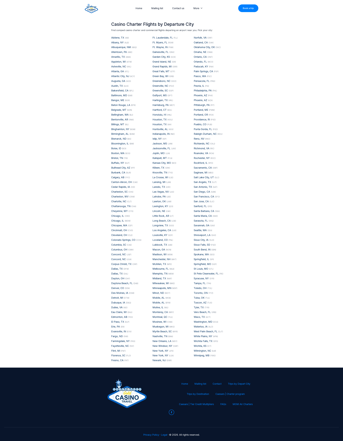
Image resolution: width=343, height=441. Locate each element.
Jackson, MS (162, 143)
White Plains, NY (206, 336)
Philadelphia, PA (205, 90)
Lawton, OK (161, 201)
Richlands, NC (204, 143)
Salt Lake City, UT (206, 177)
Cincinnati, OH (122, 230)
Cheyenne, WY (122, 211)
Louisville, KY (162, 235)
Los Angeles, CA (164, 230)
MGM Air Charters (243, 404)
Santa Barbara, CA (207, 211)
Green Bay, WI (163, 76)
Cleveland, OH (122, 235)
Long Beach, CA (164, 220)
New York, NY (163, 350)
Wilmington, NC (205, 350)
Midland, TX (162, 278)
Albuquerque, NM (124, 47)
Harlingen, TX (162, 100)
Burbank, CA (121, 172)
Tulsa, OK (202, 297)
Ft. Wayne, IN (162, 47)
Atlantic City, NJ (123, 76)
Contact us (178, 8)
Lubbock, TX (162, 244)
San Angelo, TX (205, 182)
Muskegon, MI (163, 326)
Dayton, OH (120, 278)
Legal (164, 434)
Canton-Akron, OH (124, 182)
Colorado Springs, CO (126, 239)
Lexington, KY (162, 206)
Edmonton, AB (122, 317)
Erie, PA (117, 326)
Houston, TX (162, 119)
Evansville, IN (121, 331)
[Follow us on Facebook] (171, 412)
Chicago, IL (120, 215)
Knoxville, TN (162, 172)
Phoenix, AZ (203, 95)
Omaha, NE (203, 52)
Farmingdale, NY (123, 341)
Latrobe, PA (161, 196)
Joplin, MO (161, 153)
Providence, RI (205, 119)
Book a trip (248, 8)
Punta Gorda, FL (206, 129)
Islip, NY (159, 138)
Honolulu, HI (162, 114)
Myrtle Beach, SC (165, 331)
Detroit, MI (120, 297)
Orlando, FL (203, 61)
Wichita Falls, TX (206, 341)
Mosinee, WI (162, 321)
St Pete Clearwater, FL (208, 273)
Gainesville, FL (163, 52)
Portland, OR (204, 114)
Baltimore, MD (121, 95)
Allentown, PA (121, 52)
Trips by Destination (198, 394)
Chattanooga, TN (123, 206)
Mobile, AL (161, 297)
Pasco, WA (203, 76)
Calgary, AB (120, 177)
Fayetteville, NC (122, 346)
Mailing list (157, 8)
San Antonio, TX (205, 186)
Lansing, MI (161, 182)
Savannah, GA (204, 225)
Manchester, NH (164, 259)
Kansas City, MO (164, 162)
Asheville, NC (121, 66)
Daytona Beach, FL (124, 283)
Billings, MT (120, 124)
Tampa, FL (202, 283)
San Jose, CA (204, 201)
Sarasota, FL (204, 220)
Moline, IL (160, 307)
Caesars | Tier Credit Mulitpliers (196, 404)
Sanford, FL (203, 206)
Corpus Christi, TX (124, 264)
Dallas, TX (120, 268)
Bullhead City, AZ (123, 167)
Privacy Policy (151, 434)
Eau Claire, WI (121, 312)
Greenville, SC (163, 90)
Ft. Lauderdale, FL (165, 37)
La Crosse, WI (162, 177)
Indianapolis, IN (163, 133)
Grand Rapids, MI (164, 66)
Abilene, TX (120, 37)
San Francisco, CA (207, 196)
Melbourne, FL (163, 268)
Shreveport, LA (205, 235)
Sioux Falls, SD (205, 244)
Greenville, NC (163, 85)
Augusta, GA (121, 81)
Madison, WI (162, 254)
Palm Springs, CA (206, 71)
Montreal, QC (162, 317)
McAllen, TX (162, 264)
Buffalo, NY (120, 162)
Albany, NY (120, 42)
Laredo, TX (161, 186)
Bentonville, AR (122, 119)
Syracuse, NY (204, 278)
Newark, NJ (162, 360)
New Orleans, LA (164, 341)
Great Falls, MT (163, 71)
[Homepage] (91, 8)
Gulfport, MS (162, 95)
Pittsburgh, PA (204, 105)
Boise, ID (118, 148)
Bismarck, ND (121, 138)
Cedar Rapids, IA (123, 186)
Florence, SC (121, 355)
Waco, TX (202, 317)
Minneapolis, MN (164, 288)
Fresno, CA (120, 360)
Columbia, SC (121, 244)
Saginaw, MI (203, 172)
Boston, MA (120, 153)
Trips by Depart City (239, 383)
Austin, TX (119, 85)
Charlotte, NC (121, 201)
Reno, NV (202, 138)
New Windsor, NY (165, 346)
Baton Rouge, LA (123, 105)
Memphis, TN (163, 273)
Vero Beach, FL (205, 312)
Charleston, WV (123, 196)
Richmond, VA (204, 148)
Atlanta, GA (120, 71)
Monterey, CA (163, 312)
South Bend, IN (205, 249)
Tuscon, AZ (203, 302)
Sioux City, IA (204, 239)
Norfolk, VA (203, 37)
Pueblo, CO (203, 124)
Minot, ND (161, 292)
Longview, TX (163, 225)
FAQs (223, 404)
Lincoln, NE (161, 211)
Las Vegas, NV (163, 191)
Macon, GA (161, 249)
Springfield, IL (204, 259)
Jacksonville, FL (164, 148)
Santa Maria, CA (206, 215)
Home (138, 8)
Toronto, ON (203, 292)
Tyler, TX (201, 307)
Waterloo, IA (203, 326)
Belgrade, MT (121, 109)
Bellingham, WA (122, 114)
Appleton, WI (121, 61)
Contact (217, 383)
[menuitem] (139, 8)
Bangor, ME (120, 100)
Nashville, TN (162, 336)
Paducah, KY (203, 66)
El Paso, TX (120, 321)
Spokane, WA (204, 254)
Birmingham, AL (123, 133)
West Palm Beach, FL (208, 331)
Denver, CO (120, 288)
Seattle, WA (203, 230)
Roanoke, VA (204, 153)
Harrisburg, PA (163, 105)
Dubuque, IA (121, 302)
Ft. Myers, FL (162, 42)
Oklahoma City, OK (207, 47)
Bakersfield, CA (122, 90)
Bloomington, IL (122, 143)
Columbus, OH (122, 249)
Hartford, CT (162, 109)
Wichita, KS (202, 346)
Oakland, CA (204, 42)
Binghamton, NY (123, 129)
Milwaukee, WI (163, 283)
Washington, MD (206, 321)
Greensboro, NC (164, 81)
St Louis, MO (203, 268)
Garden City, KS (164, 56)
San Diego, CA (205, 191)
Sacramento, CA (206, 167)
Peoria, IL (201, 85)
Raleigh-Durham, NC (208, 133)
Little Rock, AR (163, 215)
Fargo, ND (119, 336)
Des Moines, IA (122, 292)
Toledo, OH (203, 288)
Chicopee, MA (122, 225)
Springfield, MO (205, 264)
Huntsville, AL (162, 129)
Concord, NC (121, 254)
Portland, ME (204, 109)
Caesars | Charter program (230, 394)
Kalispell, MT (162, 158)
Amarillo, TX (121, 56)
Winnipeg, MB (205, 355)
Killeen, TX (161, 167)
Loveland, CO (162, 239)
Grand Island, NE (164, 61)
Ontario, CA (203, 56)
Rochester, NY (205, 158)
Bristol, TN (119, 158)
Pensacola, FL (204, 81)
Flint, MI (118, 350)
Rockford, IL (203, 162)
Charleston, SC (122, 191)
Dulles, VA (119, 307)
